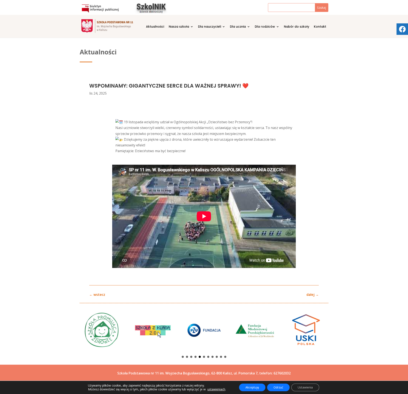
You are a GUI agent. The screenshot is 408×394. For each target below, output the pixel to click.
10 (221, 357)
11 (225, 357)
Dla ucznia (238, 27)
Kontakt (320, 27)
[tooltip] (402, 29)
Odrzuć (278, 387)
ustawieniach (216, 389)
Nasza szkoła (179, 27)
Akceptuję (252, 387)
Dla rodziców (265, 27)
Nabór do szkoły (296, 27)
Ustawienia (305, 387)
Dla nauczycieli (209, 27)
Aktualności (155, 27)
